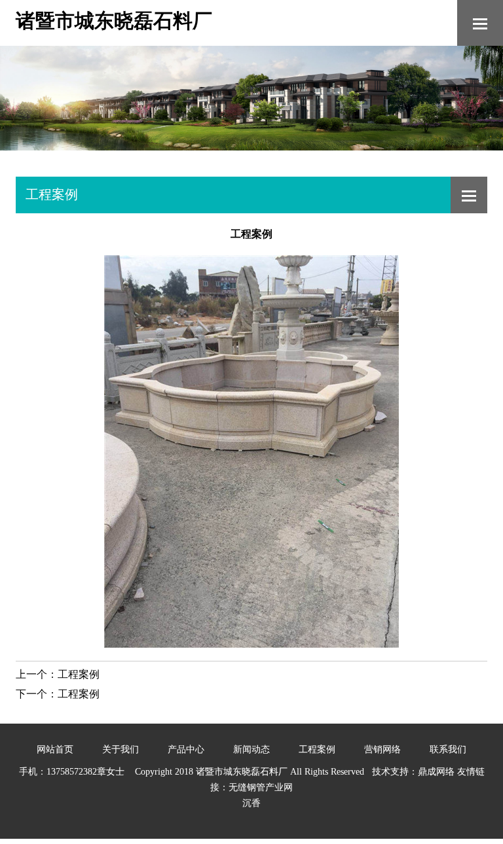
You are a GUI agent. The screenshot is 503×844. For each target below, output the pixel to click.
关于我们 (120, 749)
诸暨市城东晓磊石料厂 (114, 20)
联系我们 (448, 749)
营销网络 (382, 749)
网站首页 (55, 749)
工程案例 (79, 674)
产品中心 (186, 749)
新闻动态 (251, 749)
